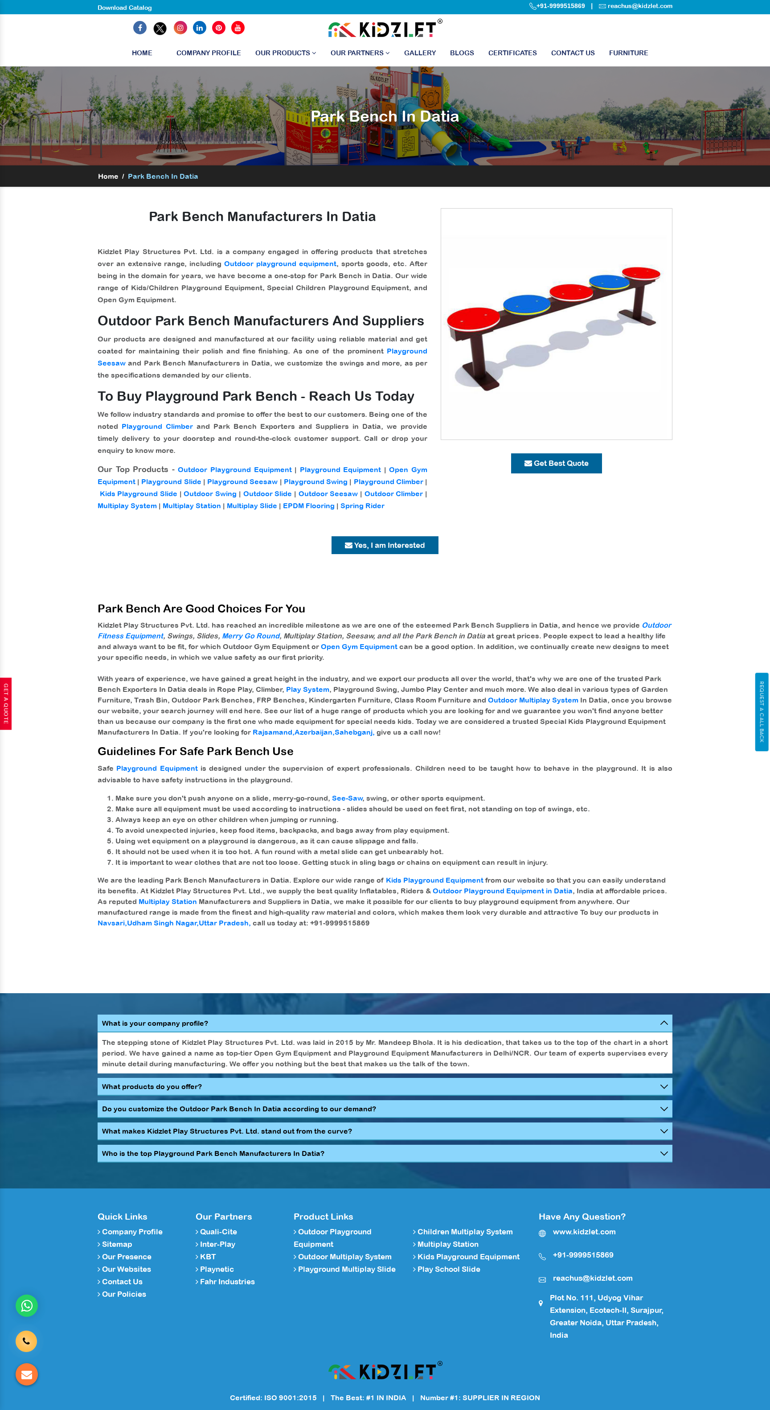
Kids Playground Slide (138, 493)
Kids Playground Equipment (434, 880)
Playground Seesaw (242, 481)
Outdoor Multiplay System (533, 700)
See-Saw (347, 798)
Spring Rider (362, 506)
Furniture (628, 53)
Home (142, 53)
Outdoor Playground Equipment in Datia (503, 891)
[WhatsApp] (27, 1306)
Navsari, (112, 923)
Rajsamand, (274, 732)
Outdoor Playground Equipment (234, 469)
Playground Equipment (340, 469)
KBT (207, 1256)
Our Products (283, 53)
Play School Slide (448, 1269)
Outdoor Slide (267, 493)
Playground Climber (157, 426)
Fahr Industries (226, 1281)
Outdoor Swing (210, 493)
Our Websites (125, 1269)
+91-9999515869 (561, 5)
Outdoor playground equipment (280, 263)
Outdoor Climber (394, 493)
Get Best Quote (560, 463)
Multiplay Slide (252, 506)
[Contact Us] (26, 1334)
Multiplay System (127, 506)
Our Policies (123, 1294)
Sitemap (116, 1244)
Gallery (420, 53)
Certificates (512, 53)
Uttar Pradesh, (225, 923)
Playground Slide (171, 481)
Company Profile (208, 53)
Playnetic (216, 1269)
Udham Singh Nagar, (163, 923)
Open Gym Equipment (359, 646)
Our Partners (358, 53)
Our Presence (126, 1256)
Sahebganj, (355, 732)
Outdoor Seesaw (328, 493)
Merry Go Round (250, 636)
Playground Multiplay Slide (346, 1269)
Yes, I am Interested (388, 545)
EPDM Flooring (309, 506)
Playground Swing (316, 481)
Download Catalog (125, 7)
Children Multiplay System (464, 1231)
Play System (307, 689)
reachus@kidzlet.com (640, 5)
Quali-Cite (217, 1231)
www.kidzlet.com (584, 1231)
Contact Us (573, 53)
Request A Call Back (761, 712)
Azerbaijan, (315, 732)
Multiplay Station (192, 506)
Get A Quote (6, 703)
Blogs (462, 53)
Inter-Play (216, 1244)
